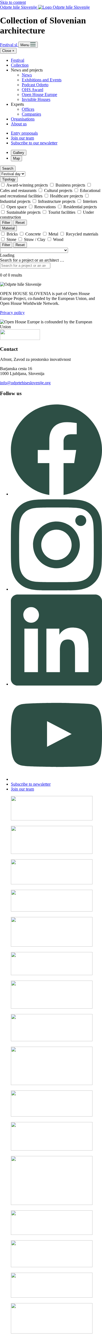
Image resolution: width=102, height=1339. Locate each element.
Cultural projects (58, 190)
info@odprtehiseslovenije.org (25, 382)
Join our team (22, 138)
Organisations (23, 119)
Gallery (18, 153)
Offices (28, 109)
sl (16, 44)
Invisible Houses (36, 99)
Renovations (45, 206)
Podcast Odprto (35, 84)
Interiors (90, 201)
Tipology (9, 179)
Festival (7, 44)
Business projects (70, 185)
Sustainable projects (24, 212)
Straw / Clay (35, 239)
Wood (58, 239)
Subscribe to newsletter (31, 784)
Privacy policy (12, 312)
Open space (17, 206)
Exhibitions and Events (41, 80)
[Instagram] (56, 589)
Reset (20, 223)
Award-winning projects (27, 185)
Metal (53, 234)
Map (16, 158)
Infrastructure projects (57, 201)
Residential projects (80, 206)
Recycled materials (82, 234)
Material (8, 228)
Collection (20, 65)
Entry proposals (24, 133)
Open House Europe (39, 94)
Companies (31, 114)
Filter (6, 223)
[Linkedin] (56, 684)
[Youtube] (56, 779)
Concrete (33, 234)
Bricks (13, 234)
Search (7, 168)
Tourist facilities (62, 212)
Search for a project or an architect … (32, 260)
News (27, 75)
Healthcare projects (67, 196)
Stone (12, 239)
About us (19, 124)
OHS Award (32, 89)
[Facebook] (56, 494)
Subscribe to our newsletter (34, 143)
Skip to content (13, 2)
